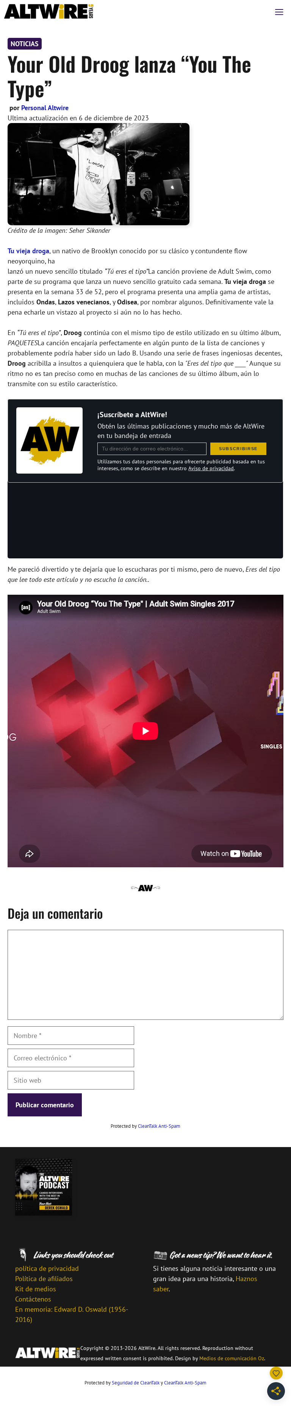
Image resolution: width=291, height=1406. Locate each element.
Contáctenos (33, 1299)
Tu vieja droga (28, 250)
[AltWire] (49, 11)
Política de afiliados (44, 1278)
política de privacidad (47, 1268)
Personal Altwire (45, 107)
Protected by (145, 1126)
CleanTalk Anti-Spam (159, 1126)
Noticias (25, 43)
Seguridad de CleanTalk (136, 1383)
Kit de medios (35, 1288)
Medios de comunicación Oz (231, 1358)
